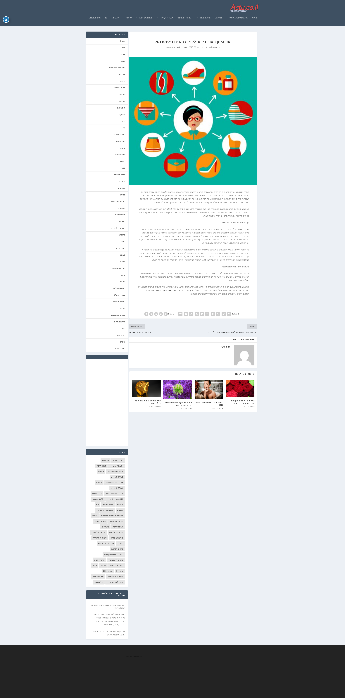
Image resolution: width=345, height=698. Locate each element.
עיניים (122, 308)
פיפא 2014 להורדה (115, 576)
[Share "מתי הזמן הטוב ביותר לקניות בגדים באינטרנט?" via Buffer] (196, 314)
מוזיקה (218, 18)
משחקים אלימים (116, 532)
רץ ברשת (121, 335)
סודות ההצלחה (184, 18)
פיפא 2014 (107, 571)
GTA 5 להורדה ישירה (114, 483)
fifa (115, 460)
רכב (106, 18)
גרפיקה (122, 115)
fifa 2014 (101, 466)
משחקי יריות (118, 527)
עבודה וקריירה (166, 18)
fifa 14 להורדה (116, 466)
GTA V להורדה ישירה (114, 494)
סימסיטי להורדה (100, 538)
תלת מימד (98, 582)
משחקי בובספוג (116, 521)
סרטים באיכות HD (106, 543)
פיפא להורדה (98, 576)
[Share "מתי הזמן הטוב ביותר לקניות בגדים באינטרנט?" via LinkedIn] (202, 314)
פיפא (94, 565)
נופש (123, 241)
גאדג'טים (121, 108)
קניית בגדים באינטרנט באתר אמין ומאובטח (173, 290)
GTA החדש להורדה (115, 499)
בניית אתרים (119, 88)
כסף (123, 168)
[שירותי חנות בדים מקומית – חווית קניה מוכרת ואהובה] (240, 388)
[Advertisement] (105, 402)
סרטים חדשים (117, 549)
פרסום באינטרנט (118, 315)
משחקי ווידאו (100, 521)
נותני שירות (120, 248)
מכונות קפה (120, 215)
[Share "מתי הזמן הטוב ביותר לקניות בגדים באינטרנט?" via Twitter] (223, 314)
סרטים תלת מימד (115, 560)
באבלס (120, 505)
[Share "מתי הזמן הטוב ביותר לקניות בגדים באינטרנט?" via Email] (186, 314)
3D (122, 460)
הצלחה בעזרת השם (105, 510)
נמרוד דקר (206, 47)
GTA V (99, 483)
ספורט (122, 282)
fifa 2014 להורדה (115, 471)
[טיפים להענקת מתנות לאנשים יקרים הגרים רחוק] (177, 389)
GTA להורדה (97, 499)
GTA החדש (97, 494)
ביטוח (122, 81)
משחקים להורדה (144, 18)
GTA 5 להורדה (117, 477)
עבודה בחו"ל (119, 295)
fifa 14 (105, 460)
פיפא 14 (119, 571)
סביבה (122, 255)
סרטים (120, 543)
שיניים (122, 342)
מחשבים (121, 208)
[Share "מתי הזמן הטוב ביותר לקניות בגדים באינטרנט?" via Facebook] (229, 314)
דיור (123, 121)
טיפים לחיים (120, 155)
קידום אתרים (119, 322)
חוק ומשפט (120, 141)
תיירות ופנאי (95, 18)
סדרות (129, 18)
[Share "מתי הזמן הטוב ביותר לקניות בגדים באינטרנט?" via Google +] (218, 314)
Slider (122, 41)
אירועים (121, 74)
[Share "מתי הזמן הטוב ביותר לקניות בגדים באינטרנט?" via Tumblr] (212, 314)
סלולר (122, 275)
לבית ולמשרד (204, 18)
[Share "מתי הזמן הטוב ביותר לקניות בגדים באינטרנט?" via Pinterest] (207, 314)
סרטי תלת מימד (116, 565)
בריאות (122, 101)
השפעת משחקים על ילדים (112, 516)
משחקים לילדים (98, 532)
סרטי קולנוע (99, 560)
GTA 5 (101, 471)
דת (124, 128)
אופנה (184, 47)
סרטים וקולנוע (119, 288)
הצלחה (120, 510)
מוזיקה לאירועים (118, 201)
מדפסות (121, 188)
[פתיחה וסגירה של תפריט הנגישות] (6, 19)
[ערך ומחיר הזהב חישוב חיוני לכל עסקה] (146, 388)
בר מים (122, 94)
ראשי (254, 18)
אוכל (123, 54)
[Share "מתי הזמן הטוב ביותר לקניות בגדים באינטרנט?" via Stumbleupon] (191, 314)
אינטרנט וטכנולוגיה (238, 18)
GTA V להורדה (117, 488)
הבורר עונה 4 (119, 134)
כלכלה (115, 18)
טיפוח (122, 148)
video (122, 48)
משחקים (121, 221)
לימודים (122, 181)
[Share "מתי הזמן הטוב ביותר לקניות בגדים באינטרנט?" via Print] (180, 314)
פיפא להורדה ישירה (115, 582)
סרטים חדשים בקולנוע (113, 554)
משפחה (121, 235)
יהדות (94, 516)
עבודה (103, 565)
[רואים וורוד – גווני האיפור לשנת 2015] (209, 389)
